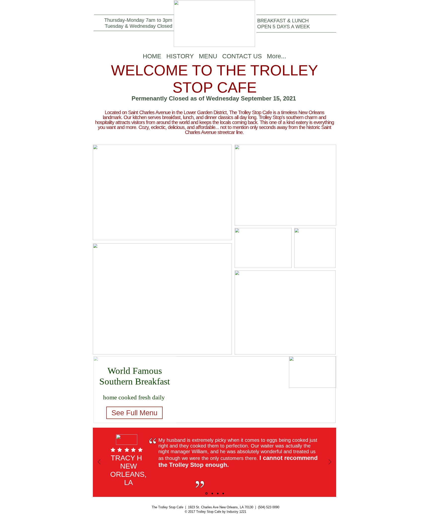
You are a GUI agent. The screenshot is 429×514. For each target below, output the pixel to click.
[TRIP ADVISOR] (217, 493)
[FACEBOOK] (212, 493)
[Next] (330, 462)
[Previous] (99, 462)
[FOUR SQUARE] (223, 493)
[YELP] (206, 493)
